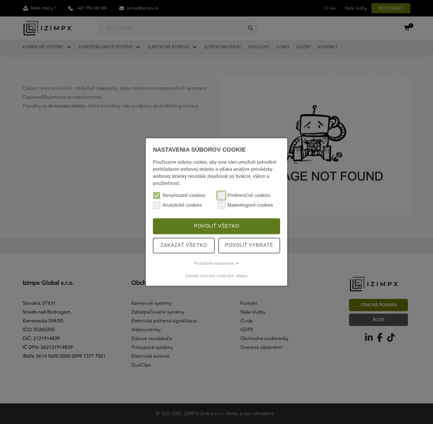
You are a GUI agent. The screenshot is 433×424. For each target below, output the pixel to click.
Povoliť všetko (216, 225)
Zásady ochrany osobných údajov (216, 275)
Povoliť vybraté (249, 245)
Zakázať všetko (184, 245)
